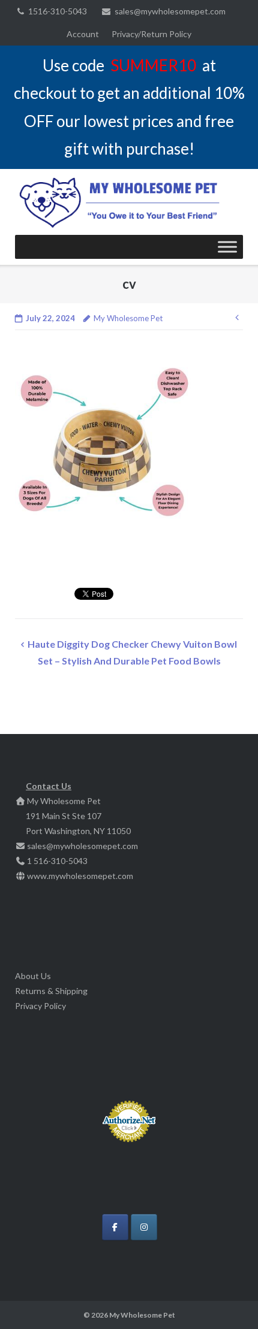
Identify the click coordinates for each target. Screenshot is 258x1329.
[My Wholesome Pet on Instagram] (144, 1227)
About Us (33, 976)
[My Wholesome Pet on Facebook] (115, 1227)
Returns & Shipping (51, 991)
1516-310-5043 (57, 11)
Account (83, 34)
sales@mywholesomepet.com (170, 11)
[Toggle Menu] (227, 246)
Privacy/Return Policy (151, 34)
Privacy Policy (40, 1006)
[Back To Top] (228, 1300)
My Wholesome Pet (128, 318)
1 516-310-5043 (57, 861)
